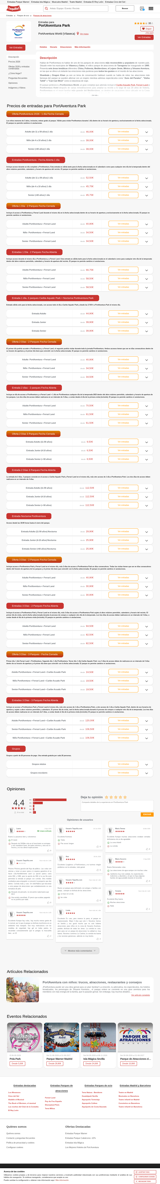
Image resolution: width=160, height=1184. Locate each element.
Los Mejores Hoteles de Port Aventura (82, 1147)
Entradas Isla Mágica (40, 2)
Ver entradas (123, 132)
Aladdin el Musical (16, 1100)
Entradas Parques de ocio (98, 1085)
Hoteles (43, 47)
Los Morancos (14, 1092)
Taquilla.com (12, 6)
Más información (82, 47)
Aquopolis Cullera (89, 1103)
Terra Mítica (50, 1108)
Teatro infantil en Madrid (129, 1100)
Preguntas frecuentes (17, 78)
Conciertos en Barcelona (129, 1103)
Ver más (79, 130)
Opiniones (13, 83)
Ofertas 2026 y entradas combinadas (19, 68)
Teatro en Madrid (126, 1092)
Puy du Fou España (53, 1101)
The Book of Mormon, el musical (22, 1103)
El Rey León (13, 1110)
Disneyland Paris (52, 1105)
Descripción (13, 57)
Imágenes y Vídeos (16, 88)
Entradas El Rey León (93, 2)
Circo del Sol (13, 1096)
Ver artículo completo (140, 995)
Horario (53, 47)
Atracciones (66, 47)
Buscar (125, 8)
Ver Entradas (144, 37)
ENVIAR (147, 814)
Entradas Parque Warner (18, 2)
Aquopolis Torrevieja (91, 1100)
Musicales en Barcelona (129, 1096)
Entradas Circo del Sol (115, 2)
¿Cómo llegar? (15, 73)
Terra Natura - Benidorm (92, 1092)
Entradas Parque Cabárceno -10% (80, 1138)
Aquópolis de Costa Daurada (94, 1107)
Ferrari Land (50, 1098)
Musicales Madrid (60, 2)
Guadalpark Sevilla (90, 1096)
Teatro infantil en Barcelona (130, 1107)
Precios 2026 (14, 62)
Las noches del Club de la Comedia (23, 1107)
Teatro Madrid (76, 2)
